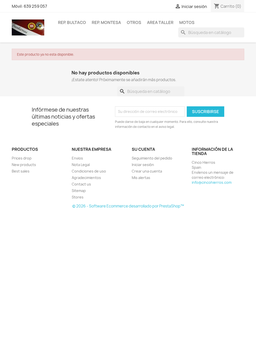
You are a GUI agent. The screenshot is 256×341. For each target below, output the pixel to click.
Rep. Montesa (106, 22)
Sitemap (79, 190)
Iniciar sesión (143, 164)
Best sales (21, 171)
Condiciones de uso (89, 171)
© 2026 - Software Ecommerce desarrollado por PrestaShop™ (128, 206)
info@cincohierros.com (212, 182)
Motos (186, 22)
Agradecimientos (86, 177)
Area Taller (160, 22)
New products (24, 164)
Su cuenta (143, 149)
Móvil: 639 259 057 (29, 6)
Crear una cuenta (147, 171)
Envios (77, 158)
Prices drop (22, 158)
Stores (78, 197)
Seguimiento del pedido (152, 158)
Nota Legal (81, 164)
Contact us (81, 184)
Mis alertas (141, 177)
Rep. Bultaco (72, 22)
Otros (134, 22)
